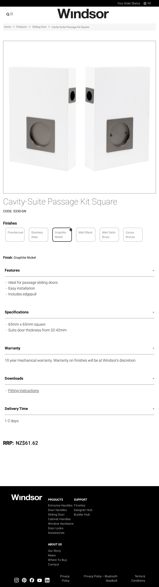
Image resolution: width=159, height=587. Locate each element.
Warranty (12, 348)
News (52, 555)
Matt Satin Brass (109, 235)
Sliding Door (56, 514)
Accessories (56, 532)
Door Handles (57, 510)
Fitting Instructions (23, 390)
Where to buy (57, 560)
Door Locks (55, 528)
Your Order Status (128, 3)
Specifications (17, 312)
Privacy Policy (65, 578)
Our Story (54, 550)
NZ (149, 3)
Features (12, 270)
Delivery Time (16, 408)
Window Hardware (61, 523)
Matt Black (85, 232)
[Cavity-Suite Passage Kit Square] (79, 43)
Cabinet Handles (59, 519)
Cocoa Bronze (130, 235)
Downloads (14, 378)
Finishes (79, 505)
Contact (53, 564)
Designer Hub (83, 510)
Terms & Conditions (138, 578)
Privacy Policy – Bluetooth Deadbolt (100, 578)
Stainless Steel (37, 235)
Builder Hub (82, 514)
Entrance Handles (60, 505)
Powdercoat (15, 232)
